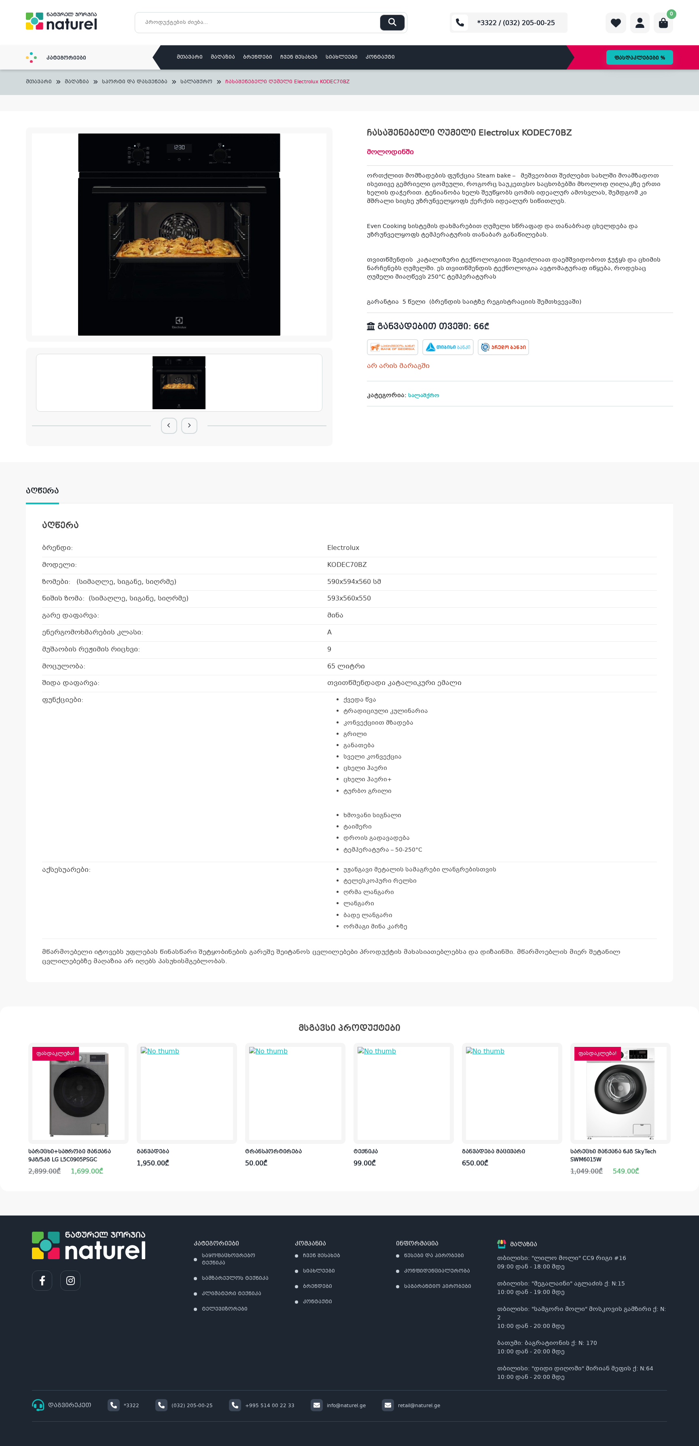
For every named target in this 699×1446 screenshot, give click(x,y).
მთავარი (190, 57)
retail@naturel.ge (419, 1406)
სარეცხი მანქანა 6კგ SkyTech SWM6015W (613, 1156)
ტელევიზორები (225, 1309)
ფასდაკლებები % (639, 58)
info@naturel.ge (346, 1406)
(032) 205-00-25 (192, 1406)
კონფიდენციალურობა (437, 1271)
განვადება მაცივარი (493, 1152)
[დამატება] (122, 1055)
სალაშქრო (196, 82)
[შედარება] (122, 1106)
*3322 (131, 1406)
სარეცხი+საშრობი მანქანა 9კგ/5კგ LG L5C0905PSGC (69, 1156)
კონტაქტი (380, 57)
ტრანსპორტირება (273, 1152)
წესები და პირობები (434, 1256)
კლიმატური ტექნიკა (231, 1294)
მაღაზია (223, 57)
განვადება (153, 1152)
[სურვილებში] (122, 1080)
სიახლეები (342, 57)
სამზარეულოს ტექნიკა (235, 1278)
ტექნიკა (366, 1152)
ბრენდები (257, 57)
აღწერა (42, 491)
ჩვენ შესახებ (299, 57)
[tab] (50, 491)
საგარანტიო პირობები (437, 1286)
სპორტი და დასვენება (134, 82)
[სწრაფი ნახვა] (122, 1131)
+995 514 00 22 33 (269, 1406)
